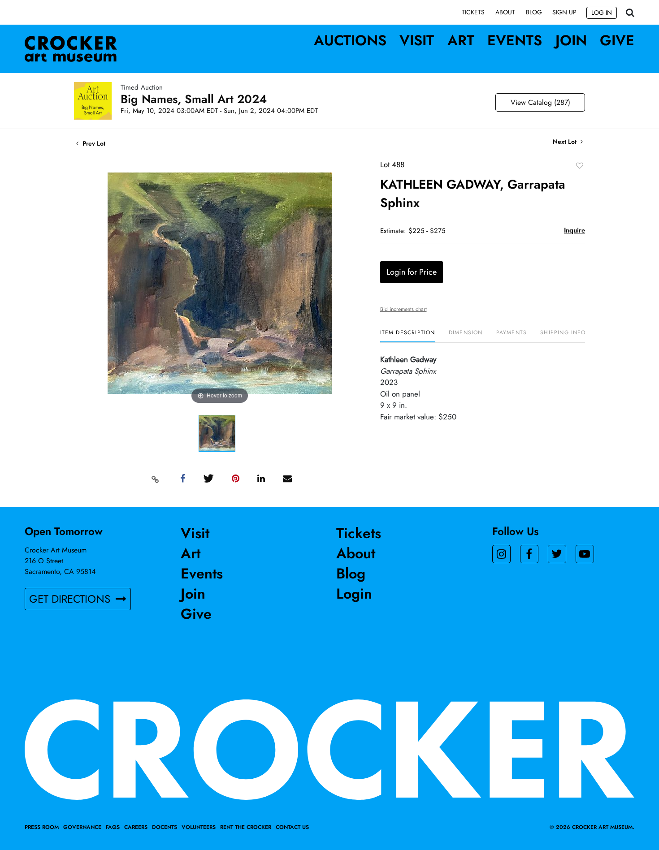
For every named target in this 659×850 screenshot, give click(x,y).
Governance (82, 827)
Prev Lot (93, 143)
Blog (534, 12)
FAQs (113, 827)
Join (571, 40)
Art (460, 40)
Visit (416, 40)
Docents (164, 827)
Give (617, 40)
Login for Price (411, 272)
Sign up (564, 12)
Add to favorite (579, 165)
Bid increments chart (403, 309)
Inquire (574, 230)
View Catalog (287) (540, 102)
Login (354, 593)
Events (514, 40)
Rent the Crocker (245, 827)
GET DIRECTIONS (71, 599)
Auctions (350, 40)
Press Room (42, 827)
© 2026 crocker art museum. (592, 827)
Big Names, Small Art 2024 (194, 99)
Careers (135, 827)
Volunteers (199, 827)
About (505, 12)
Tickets (473, 12)
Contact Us (292, 827)
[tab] (407, 335)
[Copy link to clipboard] (155, 479)
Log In (601, 12)
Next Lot (565, 142)
